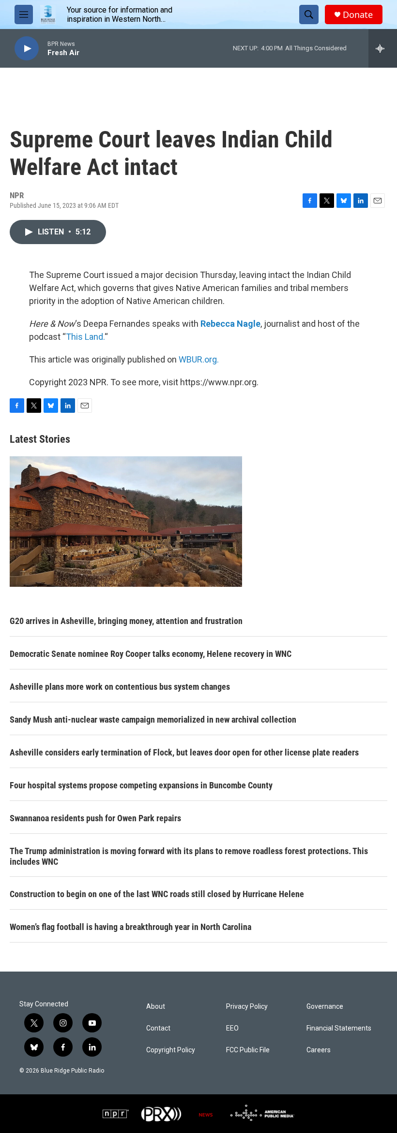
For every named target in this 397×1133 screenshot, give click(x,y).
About (155, 1006)
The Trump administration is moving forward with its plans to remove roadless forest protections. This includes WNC (189, 856)
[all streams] (382, 48)
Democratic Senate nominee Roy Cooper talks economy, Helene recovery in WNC (150, 654)
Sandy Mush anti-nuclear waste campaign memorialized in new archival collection (153, 719)
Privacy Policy (247, 1006)
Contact (158, 1028)
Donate (358, 15)
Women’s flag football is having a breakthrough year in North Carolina (130, 927)
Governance (324, 1006)
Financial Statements (338, 1028)
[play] (26, 48)
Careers (318, 1050)
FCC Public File (248, 1050)
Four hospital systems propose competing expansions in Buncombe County (141, 785)
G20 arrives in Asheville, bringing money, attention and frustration (126, 621)
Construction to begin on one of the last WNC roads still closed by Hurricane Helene (157, 894)
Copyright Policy (170, 1050)
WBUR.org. (199, 359)
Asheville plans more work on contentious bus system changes (120, 687)
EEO (232, 1028)
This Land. (85, 337)
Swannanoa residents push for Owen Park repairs (95, 818)
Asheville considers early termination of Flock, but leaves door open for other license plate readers (184, 752)
